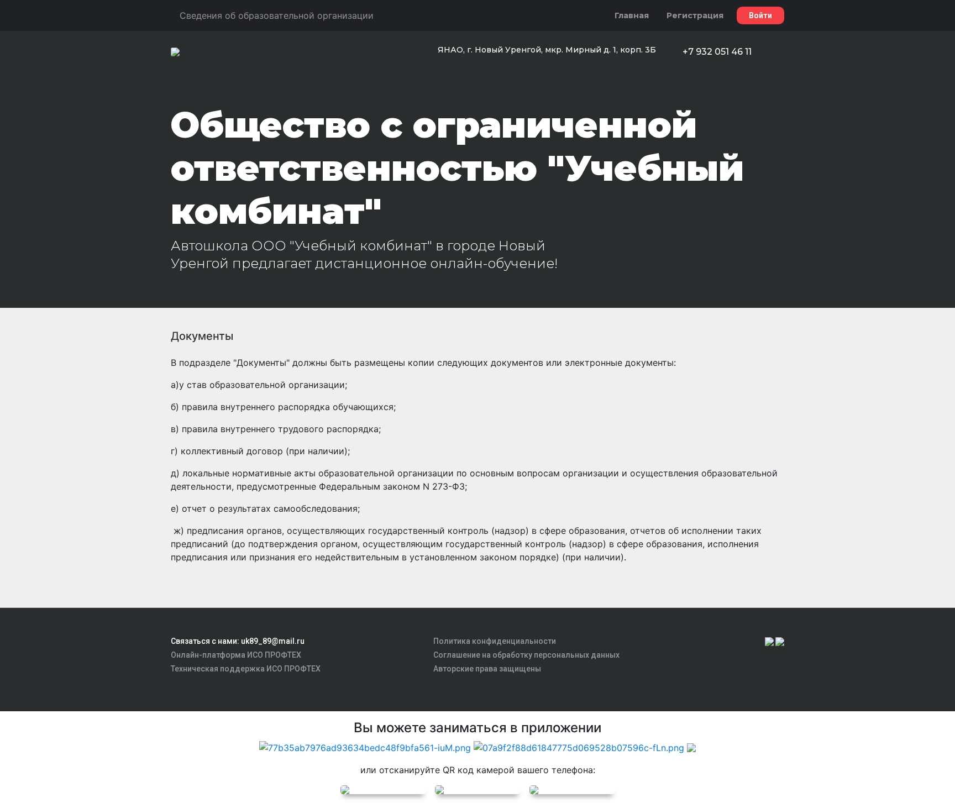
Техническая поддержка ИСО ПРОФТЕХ (246, 668)
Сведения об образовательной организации (277, 15)
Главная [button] (632, 15)
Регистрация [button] (695, 15)
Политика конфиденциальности (494, 641)
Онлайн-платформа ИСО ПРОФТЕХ (236, 654)
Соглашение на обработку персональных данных (526, 654)
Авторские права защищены (487, 668)
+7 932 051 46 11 (717, 51)
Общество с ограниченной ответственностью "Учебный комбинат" (457, 168)
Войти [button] (760, 15)
